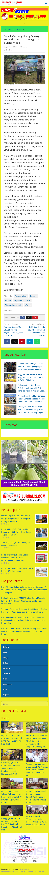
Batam (6, 647)
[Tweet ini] (14, 341)
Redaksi (24, 871)
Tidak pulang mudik (13, 305)
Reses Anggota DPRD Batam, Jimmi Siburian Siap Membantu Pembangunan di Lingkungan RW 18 (10, 768)
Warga (28, 305)
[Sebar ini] (7, 341)
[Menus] (46, 2)
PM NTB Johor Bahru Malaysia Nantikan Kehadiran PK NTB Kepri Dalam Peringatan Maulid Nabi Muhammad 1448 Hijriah (24, 590)
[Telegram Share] (30, 341)
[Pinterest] (35, 317)
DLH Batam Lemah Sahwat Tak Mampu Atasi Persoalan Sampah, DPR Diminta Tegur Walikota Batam (12, 797)
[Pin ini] (22, 341)
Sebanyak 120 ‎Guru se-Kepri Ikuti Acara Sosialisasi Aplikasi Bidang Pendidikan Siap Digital (30, 409)
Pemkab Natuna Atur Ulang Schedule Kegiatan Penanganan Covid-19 (13, 330)
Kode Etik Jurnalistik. (36, 871)
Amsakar (6, 668)
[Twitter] (29, 317)
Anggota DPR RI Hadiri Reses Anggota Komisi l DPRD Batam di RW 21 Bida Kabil (31, 377)
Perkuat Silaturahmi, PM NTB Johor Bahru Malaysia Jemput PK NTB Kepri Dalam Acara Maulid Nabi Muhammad (23, 601)
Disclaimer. (24, 869)
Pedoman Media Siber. (10, 871)
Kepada (6, 695)
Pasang (33, 296)
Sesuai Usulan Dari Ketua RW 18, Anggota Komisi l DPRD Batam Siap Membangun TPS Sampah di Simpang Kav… (36, 741)
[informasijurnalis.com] (12, 2)
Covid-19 (6, 673)
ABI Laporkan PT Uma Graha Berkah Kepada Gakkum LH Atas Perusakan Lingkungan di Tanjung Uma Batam (24, 631)
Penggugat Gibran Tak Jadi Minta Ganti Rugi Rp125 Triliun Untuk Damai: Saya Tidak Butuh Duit (11, 824)
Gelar (5, 679)
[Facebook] (22, 317)
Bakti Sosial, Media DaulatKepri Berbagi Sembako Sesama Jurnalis (36, 330)
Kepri (5, 652)
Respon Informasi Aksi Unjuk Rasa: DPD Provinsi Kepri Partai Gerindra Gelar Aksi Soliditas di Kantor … (37, 770)
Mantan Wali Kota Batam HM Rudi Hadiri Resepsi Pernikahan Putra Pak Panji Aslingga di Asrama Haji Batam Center (23, 620)
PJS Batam (7, 684)
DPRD (5, 689)
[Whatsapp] (37, 341)
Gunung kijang (21, 296)
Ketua (5, 663)
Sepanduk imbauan (22, 300)
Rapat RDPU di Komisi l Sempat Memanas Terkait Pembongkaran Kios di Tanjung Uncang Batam (36, 797)
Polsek (8, 300)
